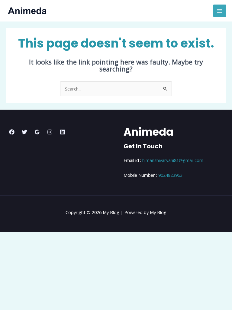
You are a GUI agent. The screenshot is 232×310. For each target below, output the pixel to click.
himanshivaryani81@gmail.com (172, 160)
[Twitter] (24, 132)
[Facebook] (11, 132)
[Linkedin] (62, 132)
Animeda (148, 131)
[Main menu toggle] (219, 11)
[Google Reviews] (37, 132)
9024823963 (170, 175)
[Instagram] (50, 132)
